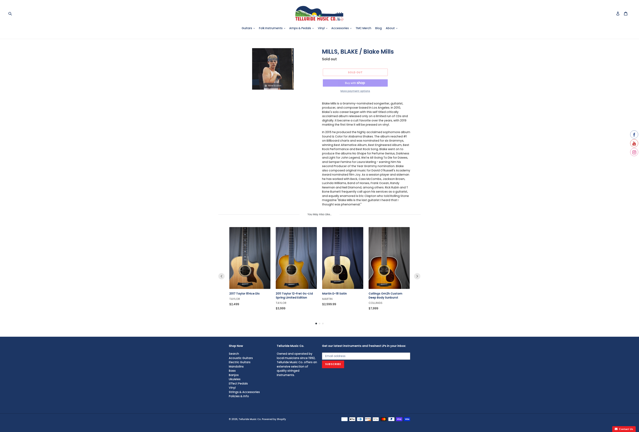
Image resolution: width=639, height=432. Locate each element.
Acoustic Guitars (241, 358)
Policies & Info (239, 396)
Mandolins (236, 367)
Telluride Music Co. (250, 419)
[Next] (417, 276)
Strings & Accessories (244, 392)
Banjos (234, 375)
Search (234, 354)
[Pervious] (221, 276)
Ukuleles (234, 379)
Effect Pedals (238, 384)
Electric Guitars (239, 362)
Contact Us (625, 429)
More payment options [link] (355, 91)
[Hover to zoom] (273, 69)
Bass (232, 371)
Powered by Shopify (274, 419)
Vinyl (232, 388)
